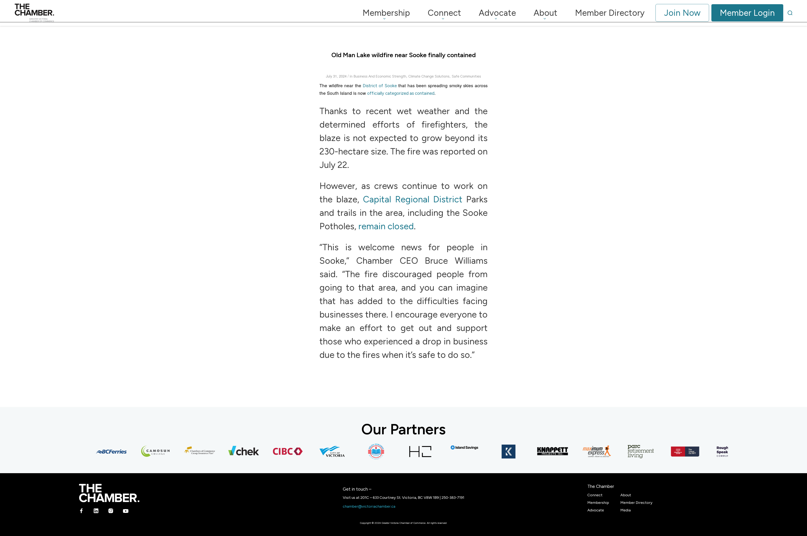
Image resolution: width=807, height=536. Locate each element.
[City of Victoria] (321, 451)
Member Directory (636, 502)
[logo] (34, 13)
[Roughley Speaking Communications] (718, 451)
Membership (598, 502)
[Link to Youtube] (125, 511)
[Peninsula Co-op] (674, 451)
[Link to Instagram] (110, 511)
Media (625, 510)
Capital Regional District (412, 199)
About (625, 495)
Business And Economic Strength (379, 76)
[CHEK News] (233, 451)
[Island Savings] (454, 447)
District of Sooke (380, 85)
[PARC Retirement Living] (630, 451)
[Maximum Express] (586, 451)
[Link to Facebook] (81, 511)
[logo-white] (109, 493)
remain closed (385, 226)
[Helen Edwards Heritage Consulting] (365, 451)
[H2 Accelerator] (410, 451)
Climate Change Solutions (429, 76)
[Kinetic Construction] (498, 451)
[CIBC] (277, 451)
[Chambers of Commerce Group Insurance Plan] (189, 451)
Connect (595, 495)
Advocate (595, 510)
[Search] (790, 13)
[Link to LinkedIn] (96, 511)
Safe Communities (466, 76)
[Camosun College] (145, 451)
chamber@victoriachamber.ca (369, 506)
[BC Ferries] (101, 451)
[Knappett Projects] (542, 451)
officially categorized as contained (400, 93)
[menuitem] (386, 13)
